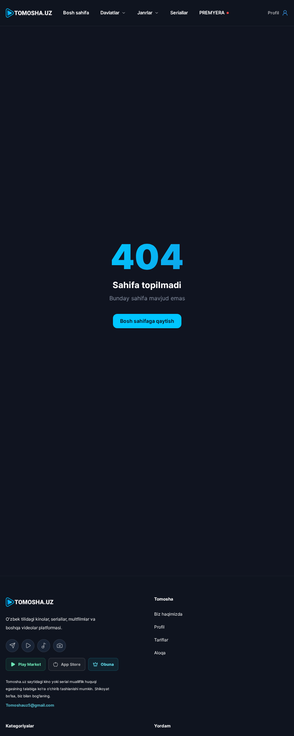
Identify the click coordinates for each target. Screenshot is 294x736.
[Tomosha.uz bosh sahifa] (29, 13)
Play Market (29, 664)
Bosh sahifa (76, 12)
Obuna (107, 664)
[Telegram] (12, 645)
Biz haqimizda (168, 614)
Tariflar (161, 639)
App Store (71, 664)
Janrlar (144, 12)
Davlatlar (109, 12)
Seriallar (179, 12)
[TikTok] (43, 645)
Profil (273, 12)
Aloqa (160, 652)
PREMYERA (211, 12)
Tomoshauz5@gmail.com (30, 705)
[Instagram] (59, 645)
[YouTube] (28, 645)
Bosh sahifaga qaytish (147, 321)
